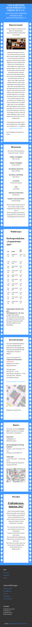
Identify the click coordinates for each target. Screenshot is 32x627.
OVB (18, 126)
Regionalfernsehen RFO (16, 128)
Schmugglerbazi (7, 591)
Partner (5, 578)
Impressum (6, 572)
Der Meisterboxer (7, 599)
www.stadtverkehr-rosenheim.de (15, 381)
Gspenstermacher (7, 588)
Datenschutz (6, 575)
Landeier (5, 593)
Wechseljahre (6, 596)
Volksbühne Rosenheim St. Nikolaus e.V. (17, 623)
